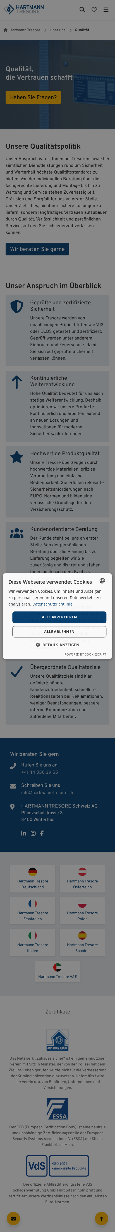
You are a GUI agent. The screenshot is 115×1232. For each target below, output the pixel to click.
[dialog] (57, 616)
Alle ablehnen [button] (59, 631)
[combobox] (102, 580)
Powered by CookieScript (85, 654)
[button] (57, 645)
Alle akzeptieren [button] (59, 617)
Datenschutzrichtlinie (52, 604)
